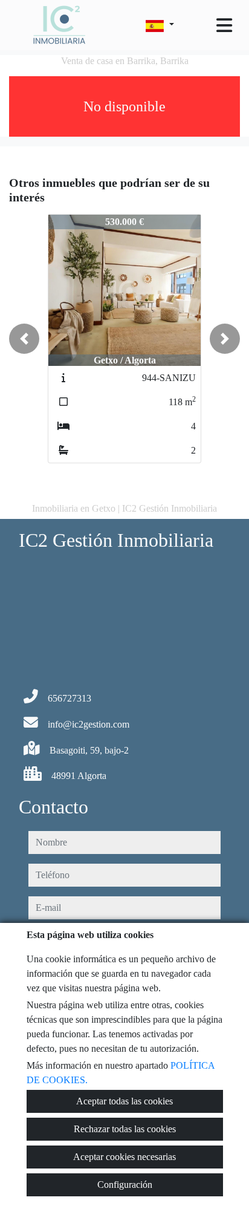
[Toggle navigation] (224, 25)
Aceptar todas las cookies (124, 1101)
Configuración (124, 1184)
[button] (24, 339)
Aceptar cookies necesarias (124, 1157)
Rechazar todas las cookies (125, 1129)
